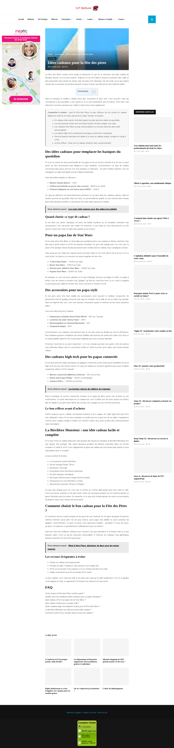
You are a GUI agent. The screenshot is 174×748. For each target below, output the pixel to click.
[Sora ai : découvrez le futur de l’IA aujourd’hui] (153, 460)
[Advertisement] (153, 66)
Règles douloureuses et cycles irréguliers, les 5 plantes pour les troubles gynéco (57, 691)
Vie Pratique (43, 19)
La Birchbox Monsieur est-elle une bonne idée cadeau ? (68, 610)
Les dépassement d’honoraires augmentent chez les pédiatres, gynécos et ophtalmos (85, 661)
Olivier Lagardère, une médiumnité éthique (152, 183)
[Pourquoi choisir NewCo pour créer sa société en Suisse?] (153, 277)
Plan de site (102, 713)
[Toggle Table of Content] (92, 92)
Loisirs (89, 19)
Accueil (21, 19)
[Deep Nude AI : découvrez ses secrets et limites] (153, 422)
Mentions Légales (74, 713)
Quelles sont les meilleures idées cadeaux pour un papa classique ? (73, 597)
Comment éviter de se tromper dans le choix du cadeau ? (69, 613)
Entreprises (66, 19)
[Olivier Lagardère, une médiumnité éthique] (153, 167)
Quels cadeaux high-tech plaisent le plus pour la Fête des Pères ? (72, 606)
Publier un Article (89, 713)
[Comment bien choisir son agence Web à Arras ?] (153, 202)
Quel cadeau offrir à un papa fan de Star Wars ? (65, 600)
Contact (121, 19)
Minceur (54, 19)
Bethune (31, 19)
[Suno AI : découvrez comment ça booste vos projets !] (153, 385)
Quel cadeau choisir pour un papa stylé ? (62, 603)
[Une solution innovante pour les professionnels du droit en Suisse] (153, 129)
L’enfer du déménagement (113, 689)
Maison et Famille (105, 19)
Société (79, 19)
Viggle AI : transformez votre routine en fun (153, 331)
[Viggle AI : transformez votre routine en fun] (153, 315)
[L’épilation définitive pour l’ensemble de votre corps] (153, 240)
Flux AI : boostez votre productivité (149, 366)
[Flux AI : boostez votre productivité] (153, 350)
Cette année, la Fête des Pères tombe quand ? (64, 593)
